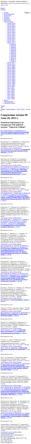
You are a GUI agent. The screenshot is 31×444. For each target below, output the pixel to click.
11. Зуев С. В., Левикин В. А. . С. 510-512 (15, 349)
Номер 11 (13, 59)
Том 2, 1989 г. (11, 97)
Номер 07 (13, 53)
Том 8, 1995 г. (11, 88)
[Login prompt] (3, 9)
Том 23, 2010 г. (11, 65)
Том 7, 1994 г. (11, 89)
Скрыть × (27, 12)
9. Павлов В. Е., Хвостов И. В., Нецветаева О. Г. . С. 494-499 (15, 314)
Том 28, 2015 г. (11, 39)
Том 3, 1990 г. (11, 95)
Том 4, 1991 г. (11, 94)
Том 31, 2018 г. (11, 35)
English (3, 8)
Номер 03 (13, 47)
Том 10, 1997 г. (11, 85)
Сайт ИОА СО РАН (9, 103)
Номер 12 (13, 61)
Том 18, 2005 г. (11, 73)
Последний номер (9, 14)
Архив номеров (8, 21)
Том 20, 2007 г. (11, 70)
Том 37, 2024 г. (11, 26)
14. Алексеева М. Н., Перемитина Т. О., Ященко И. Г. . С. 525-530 (15, 415)
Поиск (6, 100)
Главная (6, 12)
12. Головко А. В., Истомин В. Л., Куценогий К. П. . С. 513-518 (15, 366)
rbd (25, 438)
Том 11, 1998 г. (11, 83)
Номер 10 (13, 58)
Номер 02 (13, 45)
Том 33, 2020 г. (11, 32)
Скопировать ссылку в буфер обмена (11, 148)
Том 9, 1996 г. (11, 86)
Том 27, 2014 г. (11, 41)
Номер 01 (13, 44)
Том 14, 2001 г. (11, 79)
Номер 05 (13, 50)
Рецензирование (8, 101)
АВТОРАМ (7, 20)
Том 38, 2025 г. (11, 24)
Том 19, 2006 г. (11, 71)
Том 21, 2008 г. (11, 68)
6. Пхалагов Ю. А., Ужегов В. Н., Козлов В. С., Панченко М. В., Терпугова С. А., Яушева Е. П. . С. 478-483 (15, 250)
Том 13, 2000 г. (11, 80)
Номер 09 (13, 56)
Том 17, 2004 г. (11, 74)
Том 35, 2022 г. (11, 29)
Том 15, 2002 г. (11, 77)
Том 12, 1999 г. (11, 82)
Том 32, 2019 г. (11, 33)
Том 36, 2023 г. (11, 27)
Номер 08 (13, 55)
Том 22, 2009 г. (11, 67)
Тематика (6, 17)
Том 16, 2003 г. (11, 76)
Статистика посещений (7, 433)
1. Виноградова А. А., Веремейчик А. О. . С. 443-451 (15, 133)
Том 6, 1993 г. (11, 91)
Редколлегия (7, 15)
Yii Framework (11, 438)
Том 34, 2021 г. (11, 30)
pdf (1, 130)
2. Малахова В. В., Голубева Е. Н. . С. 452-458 (15, 151)
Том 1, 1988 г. (11, 98)
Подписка (7, 18)
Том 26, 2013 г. (11, 42)
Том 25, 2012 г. (11, 62)
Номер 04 (13, 48)
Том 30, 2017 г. (11, 36)
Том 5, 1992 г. (11, 92)
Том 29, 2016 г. (11, 38)
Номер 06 (13, 52)
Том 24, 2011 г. (11, 64)
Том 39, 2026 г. (11, 23)
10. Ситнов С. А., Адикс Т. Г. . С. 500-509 (13, 331)
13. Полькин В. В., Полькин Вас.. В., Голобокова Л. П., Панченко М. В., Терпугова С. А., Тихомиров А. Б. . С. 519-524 (15, 390)
